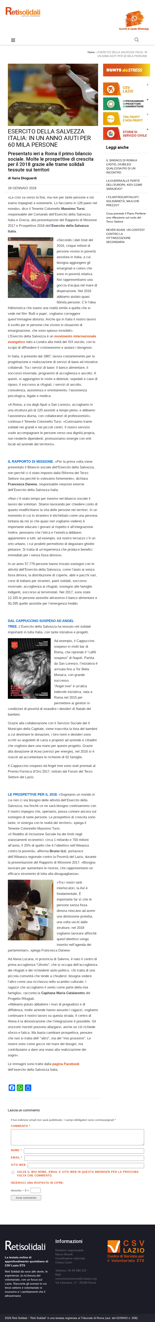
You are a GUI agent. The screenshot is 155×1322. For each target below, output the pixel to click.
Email (16, 1157)
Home (91, 52)
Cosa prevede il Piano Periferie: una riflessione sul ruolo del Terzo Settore (126, 217)
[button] (137, 40)
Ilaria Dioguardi (24, 178)
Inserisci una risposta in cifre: (37, 1182)
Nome (16, 1150)
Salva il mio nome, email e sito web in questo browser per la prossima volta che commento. (78, 1173)
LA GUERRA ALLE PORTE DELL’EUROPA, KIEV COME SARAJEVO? (124, 184)
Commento (20, 1126)
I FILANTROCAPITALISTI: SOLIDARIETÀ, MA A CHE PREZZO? (122, 201)
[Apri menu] (13, 40)
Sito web (18, 1164)
